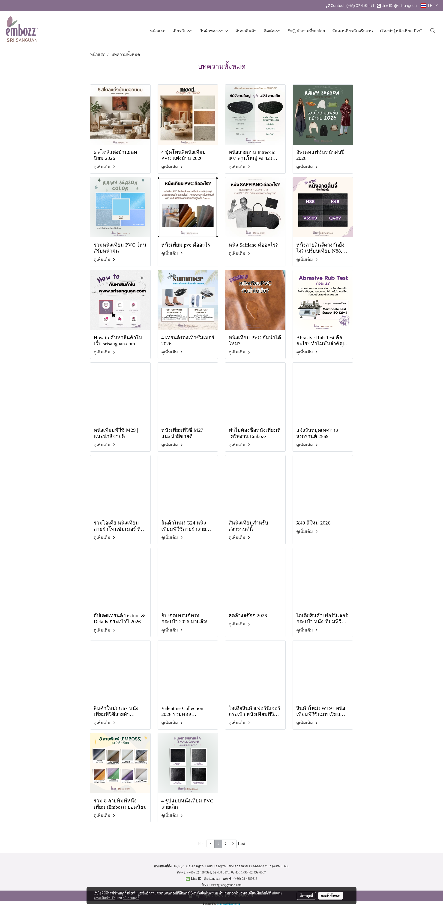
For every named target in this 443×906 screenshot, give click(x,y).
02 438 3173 (221, 872)
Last (241, 843)
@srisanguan (406, 5)
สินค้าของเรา (212, 30)
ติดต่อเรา (271, 30)
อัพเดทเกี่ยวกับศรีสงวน (352, 30)
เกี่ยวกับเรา (182, 30)
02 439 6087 (257, 872)
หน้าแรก (157, 30)
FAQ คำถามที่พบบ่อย (306, 30)
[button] (433, 30)
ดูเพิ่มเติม (102, 166)
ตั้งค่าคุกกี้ (306, 896)
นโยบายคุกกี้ (131, 898)
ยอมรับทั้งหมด (330, 896)
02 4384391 (365, 5)
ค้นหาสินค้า (245, 30)
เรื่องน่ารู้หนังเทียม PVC (401, 30)
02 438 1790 (239, 872)
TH (430, 5)
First (202, 843)
